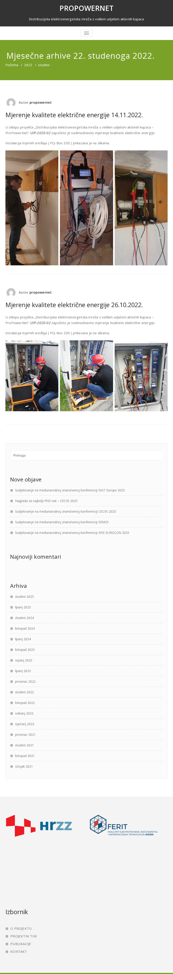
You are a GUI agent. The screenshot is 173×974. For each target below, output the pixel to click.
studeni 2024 (24, 618)
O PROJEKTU (21, 928)
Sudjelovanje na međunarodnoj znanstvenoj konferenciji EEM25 (62, 522)
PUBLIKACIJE (20, 943)
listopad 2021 (25, 756)
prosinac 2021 (25, 734)
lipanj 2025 (23, 607)
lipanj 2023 (23, 671)
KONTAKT (18, 951)
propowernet (41, 102)
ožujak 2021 (24, 766)
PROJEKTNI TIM (23, 936)
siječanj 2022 (24, 724)
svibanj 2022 (24, 713)
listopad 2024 (25, 628)
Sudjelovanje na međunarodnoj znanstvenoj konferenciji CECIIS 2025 (65, 511)
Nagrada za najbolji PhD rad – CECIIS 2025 (46, 501)
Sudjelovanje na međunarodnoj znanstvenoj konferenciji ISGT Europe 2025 (70, 490)
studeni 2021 (24, 745)
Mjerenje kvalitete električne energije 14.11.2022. (74, 115)
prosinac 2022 (25, 681)
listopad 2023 (25, 649)
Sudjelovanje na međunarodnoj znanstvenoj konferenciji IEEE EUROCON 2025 (72, 532)
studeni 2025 (24, 596)
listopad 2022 (25, 703)
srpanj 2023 (23, 660)
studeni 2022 (24, 692)
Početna (11, 65)
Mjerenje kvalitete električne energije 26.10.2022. (74, 305)
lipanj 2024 (23, 639)
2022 (28, 65)
